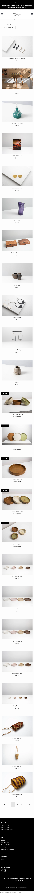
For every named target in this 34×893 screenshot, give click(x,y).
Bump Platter (17, 608)
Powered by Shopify (22, 887)
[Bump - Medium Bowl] (17, 402)
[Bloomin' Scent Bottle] (17, 111)
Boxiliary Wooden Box (17, 252)
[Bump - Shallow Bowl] (17, 499)
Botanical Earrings (17, 188)
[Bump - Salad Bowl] (17, 467)
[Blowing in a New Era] (17, 143)
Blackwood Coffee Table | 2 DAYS (17, 91)
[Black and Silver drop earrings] (17, 46)
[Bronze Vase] (17, 273)
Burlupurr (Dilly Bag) (17, 738)
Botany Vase (17, 220)
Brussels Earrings (17, 350)
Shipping (3, 847)
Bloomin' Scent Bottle (17, 123)
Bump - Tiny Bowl (17, 544)
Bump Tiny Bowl (17, 706)
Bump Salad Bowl (17, 641)
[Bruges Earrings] (17, 305)
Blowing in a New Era (17, 155)
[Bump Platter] (17, 596)
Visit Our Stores (5, 842)
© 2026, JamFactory (10, 887)
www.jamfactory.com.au (7, 829)
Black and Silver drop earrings (17, 58)
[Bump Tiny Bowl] (17, 693)
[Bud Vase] (17, 370)
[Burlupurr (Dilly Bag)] (17, 726)
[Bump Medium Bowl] (17, 564)
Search (3, 840)
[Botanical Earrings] (17, 176)
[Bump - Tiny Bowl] (17, 532)
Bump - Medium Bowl (17, 414)
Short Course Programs (7, 849)
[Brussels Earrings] (17, 337)
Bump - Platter (17, 447)
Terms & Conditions (6, 845)
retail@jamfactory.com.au (8, 825)
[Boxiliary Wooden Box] (17, 240)
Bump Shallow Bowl (17, 673)
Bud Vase (17, 382)
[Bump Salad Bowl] (17, 629)
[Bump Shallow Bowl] (17, 661)
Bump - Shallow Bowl (17, 511)
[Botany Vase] (17, 208)
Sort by (9, 24)
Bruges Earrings (17, 317)
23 (29, 804)
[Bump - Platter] (17, 434)
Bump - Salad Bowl (17, 479)
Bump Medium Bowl (17, 576)
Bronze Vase (17, 285)
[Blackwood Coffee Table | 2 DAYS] (17, 78)
